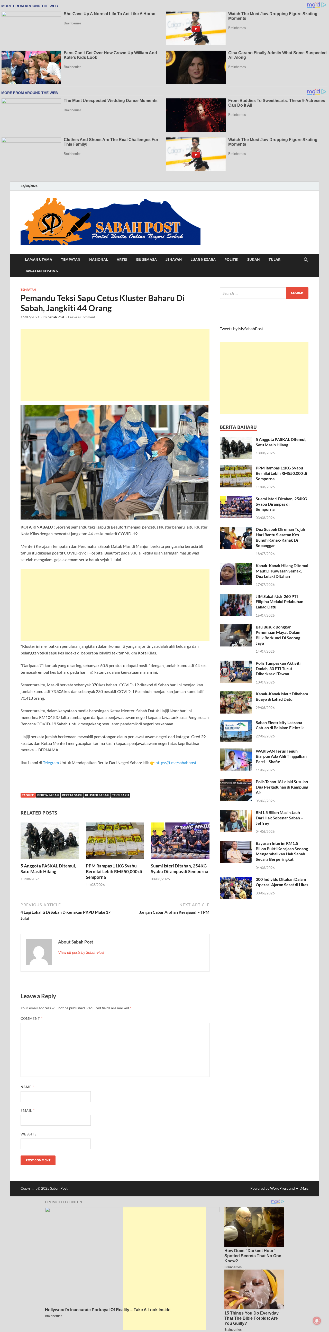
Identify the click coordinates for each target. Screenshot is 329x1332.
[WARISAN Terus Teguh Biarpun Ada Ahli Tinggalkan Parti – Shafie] (236, 751)
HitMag (302, 1188)
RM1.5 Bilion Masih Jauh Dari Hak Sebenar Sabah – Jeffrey (279, 818)
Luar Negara (203, 259)
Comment (32, 1018)
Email (28, 1110)
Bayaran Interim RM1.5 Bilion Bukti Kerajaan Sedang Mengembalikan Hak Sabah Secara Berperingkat (282, 851)
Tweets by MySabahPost (241, 328)
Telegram (51, 762)
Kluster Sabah (97, 795)
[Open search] (306, 260)
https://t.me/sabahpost (176, 762)
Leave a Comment (81, 317)
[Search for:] (264, 293)
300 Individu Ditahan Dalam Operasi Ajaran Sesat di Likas (282, 882)
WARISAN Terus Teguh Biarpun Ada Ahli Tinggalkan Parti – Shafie (281, 756)
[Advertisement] (115, 365)
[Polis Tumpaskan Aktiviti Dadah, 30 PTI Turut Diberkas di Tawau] (236, 663)
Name (27, 1087)
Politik (231, 259)
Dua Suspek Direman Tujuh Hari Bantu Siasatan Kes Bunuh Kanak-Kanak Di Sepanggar (280, 537)
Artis (122, 259)
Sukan (253, 259)
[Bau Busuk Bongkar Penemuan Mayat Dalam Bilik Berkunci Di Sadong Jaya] (236, 627)
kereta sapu (72, 795)
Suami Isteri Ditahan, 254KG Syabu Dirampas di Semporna (179, 868)
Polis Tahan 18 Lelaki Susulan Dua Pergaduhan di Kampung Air (282, 787)
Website (29, 1134)
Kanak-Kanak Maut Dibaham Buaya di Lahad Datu (282, 696)
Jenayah (174, 259)
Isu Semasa (146, 259)
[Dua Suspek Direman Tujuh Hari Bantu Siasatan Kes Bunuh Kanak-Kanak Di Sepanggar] (236, 529)
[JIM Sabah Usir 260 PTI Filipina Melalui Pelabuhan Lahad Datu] (236, 596)
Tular (274, 259)
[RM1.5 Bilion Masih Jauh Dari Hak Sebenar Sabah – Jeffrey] (236, 812)
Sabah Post (56, 317)
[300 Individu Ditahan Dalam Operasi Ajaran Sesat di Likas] (236, 879)
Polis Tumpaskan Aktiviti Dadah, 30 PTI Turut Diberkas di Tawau (278, 668)
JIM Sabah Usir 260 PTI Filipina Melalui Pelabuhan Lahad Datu (279, 601)
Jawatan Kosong (41, 271)
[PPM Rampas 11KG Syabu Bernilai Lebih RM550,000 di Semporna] (115, 842)
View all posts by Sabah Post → (83, 952)
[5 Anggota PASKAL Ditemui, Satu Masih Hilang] (50, 842)
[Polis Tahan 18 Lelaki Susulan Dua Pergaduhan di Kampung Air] (236, 782)
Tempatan (70, 259)
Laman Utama (38, 259)
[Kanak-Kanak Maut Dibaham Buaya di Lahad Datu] (236, 694)
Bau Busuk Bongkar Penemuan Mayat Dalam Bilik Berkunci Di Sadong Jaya (278, 634)
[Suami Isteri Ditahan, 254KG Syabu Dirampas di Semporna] (180, 842)
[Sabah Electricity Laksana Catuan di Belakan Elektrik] (236, 722)
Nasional (98, 259)
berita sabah (48, 795)
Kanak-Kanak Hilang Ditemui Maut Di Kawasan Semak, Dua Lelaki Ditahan (282, 571)
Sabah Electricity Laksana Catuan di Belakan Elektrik (280, 725)
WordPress (279, 1188)
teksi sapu (120, 795)
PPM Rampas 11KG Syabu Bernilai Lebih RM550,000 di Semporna (114, 871)
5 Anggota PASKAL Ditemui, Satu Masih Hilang (48, 868)
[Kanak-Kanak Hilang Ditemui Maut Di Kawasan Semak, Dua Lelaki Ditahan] (236, 565)
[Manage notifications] (317, 1321)
